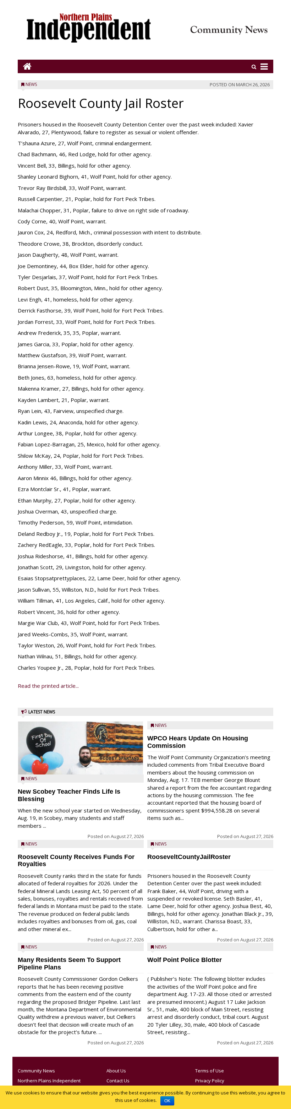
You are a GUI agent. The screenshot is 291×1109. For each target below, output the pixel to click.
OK (167, 1100)
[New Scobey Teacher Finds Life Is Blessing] (81, 764)
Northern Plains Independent (49, 1080)
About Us (116, 1070)
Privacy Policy (209, 1080)
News (31, 84)
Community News (36, 1070)
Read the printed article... (48, 685)
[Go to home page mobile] (25, 66)
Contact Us (118, 1080)
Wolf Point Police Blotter (184, 959)
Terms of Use (209, 1070)
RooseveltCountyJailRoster (189, 856)
